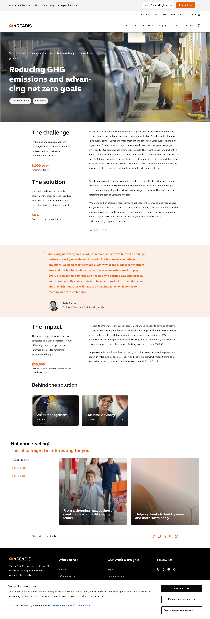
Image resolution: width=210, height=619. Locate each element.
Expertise (148, 26)
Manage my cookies (179, 599)
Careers (193, 15)
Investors (145, 15)
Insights (189, 26)
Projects (163, 26)
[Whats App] (176, 536)
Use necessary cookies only (178, 610)
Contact (182, 15)
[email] (170, 536)
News (155, 15)
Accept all (178, 588)
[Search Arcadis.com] (199, 25)
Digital (176, 26)
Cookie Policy (82, 605)
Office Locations (168, 15)
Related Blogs (18, 476)
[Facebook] (153, 536)
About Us (128, 26)
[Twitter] (165, 536)
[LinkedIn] (159, 536)
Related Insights (19, 468)
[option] (105, 281)
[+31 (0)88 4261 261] (158, 569)
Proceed (183, 5)
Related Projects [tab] (20, 460)
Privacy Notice (61, 605)
